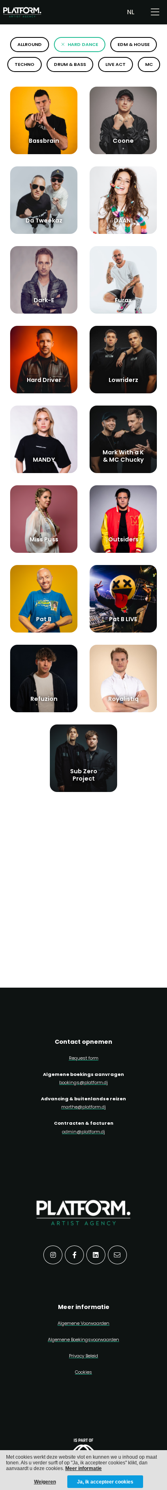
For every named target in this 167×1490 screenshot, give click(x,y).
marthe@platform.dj (83, 1107)
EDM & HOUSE (134, 44)
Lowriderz (123, 380)
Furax (123, 300)
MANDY (44, 460)
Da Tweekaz (44, 220)
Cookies (83, 1372)
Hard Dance (83, 44)
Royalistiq (123, 699)
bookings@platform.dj (83, 1082)
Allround (29, 44)
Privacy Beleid (83, 1356)
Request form (83, 1058)
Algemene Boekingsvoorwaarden (83, 1339)
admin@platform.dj (83, 1131)
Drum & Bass (70, 64)
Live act (115, 64)
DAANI (123, 220)
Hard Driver (44, 380)
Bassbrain (44, 141)
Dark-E (44, 300)
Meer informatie (83, 1468)
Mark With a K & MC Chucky (123, 455)
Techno (24, 64)
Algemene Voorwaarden (83, 1323)
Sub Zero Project (83, 774)
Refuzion (44, 699)
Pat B (43, 619)
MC (149, 64)
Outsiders (123, 539)
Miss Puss (44, 539)
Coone (123, 141)
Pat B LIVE (123, 619)
